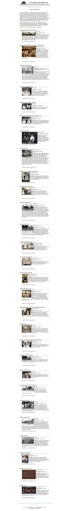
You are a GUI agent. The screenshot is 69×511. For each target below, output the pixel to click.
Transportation (47, 503)
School (44, 503)
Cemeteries (26, 503)
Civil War (50, 503)
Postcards (42, 503)
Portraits (39, 503)
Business (23, 503)
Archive (21, 503)
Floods (33, 503)
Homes (37, 503)
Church (28, 503)
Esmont (33, 504)
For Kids (35, 503)
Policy (37, 504)
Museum (19, 503)
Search (35, 504)
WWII (31, 504)
